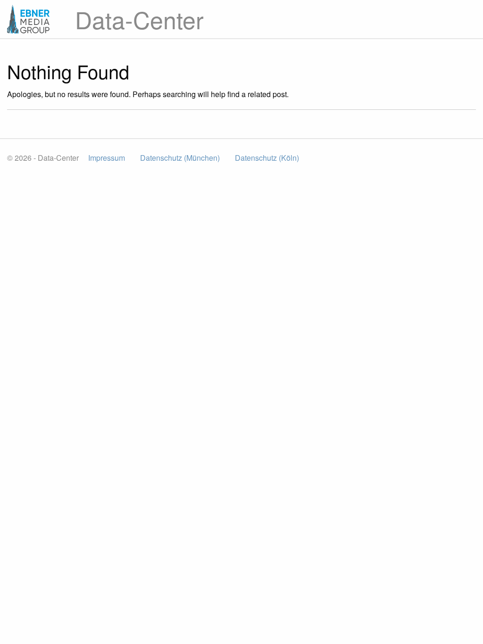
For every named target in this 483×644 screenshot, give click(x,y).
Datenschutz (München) (180, 157)
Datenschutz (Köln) (267, 157)
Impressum (106, 157)
